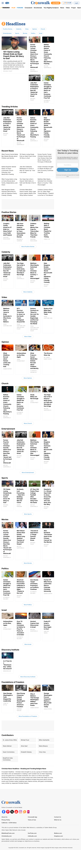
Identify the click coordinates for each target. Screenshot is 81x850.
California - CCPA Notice (9, 822)
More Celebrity (27, 292)
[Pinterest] (8, 812)
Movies (25, 33)
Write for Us (57, 820)
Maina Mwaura (43, 746)
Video (68, 8)
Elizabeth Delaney (26, 752)
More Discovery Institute (27, 676)
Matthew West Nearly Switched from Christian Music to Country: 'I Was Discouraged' (45, 182)
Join (56, 3)
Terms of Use (32, 820)
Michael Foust (25, 740)
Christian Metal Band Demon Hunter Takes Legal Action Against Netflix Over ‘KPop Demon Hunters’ (28, 192)
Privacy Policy (6, 820)
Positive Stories (7, 29)
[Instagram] (20, 812)
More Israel (28, 644)
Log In (76, 3)
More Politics (28, 604)
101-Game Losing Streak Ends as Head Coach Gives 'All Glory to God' (28, 156)
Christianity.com (7, 836)
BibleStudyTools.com (8, 833)
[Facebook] (3, 812)
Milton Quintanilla (44, 740)
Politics (33, 33)
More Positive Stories (27, 246)
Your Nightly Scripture (51, 8)
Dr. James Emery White (10, 740)
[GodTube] (29, 812)
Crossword (28, 8)
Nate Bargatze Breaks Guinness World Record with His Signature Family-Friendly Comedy (9, 192)
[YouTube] (16, 812)
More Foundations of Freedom (28, 716)
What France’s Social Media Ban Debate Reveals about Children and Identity (10, 156)
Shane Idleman (7, 746)
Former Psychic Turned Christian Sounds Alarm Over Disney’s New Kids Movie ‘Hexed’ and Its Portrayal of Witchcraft (45, 158)
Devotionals (38, 8)
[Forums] (24, 812)
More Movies (28, 563)
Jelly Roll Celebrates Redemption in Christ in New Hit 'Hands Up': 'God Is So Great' (27, 169)
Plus (13, 8)
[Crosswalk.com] (40, 2)
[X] (12, 812)
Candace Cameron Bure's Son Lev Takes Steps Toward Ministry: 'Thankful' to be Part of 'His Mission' (46, 192)
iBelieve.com (58, 833)
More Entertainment (28, 472)
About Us (4, 817)
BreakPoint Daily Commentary (8, 759)
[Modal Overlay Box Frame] (67, 163)
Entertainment (7, 33)
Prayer (73, 8)
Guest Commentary (8, 752)
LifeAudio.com (32, 836)
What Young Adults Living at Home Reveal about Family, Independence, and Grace (9, 182)
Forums (20, 8)
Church (43, 29)
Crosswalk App (32, 817)
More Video (27, 336)
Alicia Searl (24, 746)
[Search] (7, 3)
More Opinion (28, 378)
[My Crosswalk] (66, 3)
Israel (40, 33)
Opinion (34, 29)
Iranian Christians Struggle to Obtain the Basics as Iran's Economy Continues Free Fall (45, 169)
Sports (17, 33)
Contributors (8, 735)
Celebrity (18, 29)
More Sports (28, 514)
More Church (28, 423)
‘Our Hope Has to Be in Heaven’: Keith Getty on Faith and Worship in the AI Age (28, 182)
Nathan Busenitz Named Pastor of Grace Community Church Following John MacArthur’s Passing (9, 170)
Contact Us (57, 817)
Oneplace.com (58, 836)
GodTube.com (32, 833)
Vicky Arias (42, 752)
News (62, 8)
